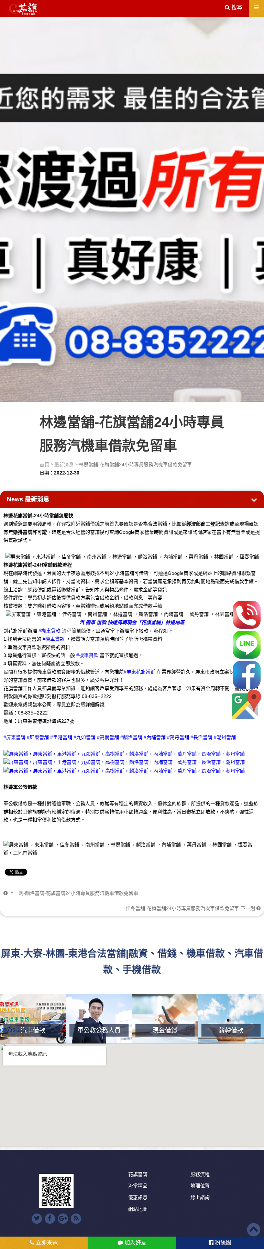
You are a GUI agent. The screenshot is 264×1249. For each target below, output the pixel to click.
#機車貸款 (49, 630)
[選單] (256, 7)
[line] (246, 645)
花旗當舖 (137, 1174)
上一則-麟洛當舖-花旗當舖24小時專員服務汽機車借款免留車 (73, 893)
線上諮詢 (200, 1197)
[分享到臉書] (50, 1218)
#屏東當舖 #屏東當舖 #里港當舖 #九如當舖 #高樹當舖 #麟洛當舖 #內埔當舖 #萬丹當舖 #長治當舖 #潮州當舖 (119, 737)
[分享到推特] (37, 1218)
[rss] (76, 1218)
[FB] (246, 675)
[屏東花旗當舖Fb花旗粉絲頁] (124, 770)
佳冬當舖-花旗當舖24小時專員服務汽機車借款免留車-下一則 (191, 908)
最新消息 (64, 464)
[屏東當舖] (132, 208)
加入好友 (134, 1243)
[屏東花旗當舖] (23, 9)
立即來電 (46, 1243)
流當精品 (137, 1185)
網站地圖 (137, 1209)
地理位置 (200, 1185)
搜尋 (236, 7)
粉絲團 (222, 1243)
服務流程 (200, 1174)
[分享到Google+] (63, 1218)
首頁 (44, 464)
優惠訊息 (137, 1197)
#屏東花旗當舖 (139, 672)
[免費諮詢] (246, 615)
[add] (246, 705)
